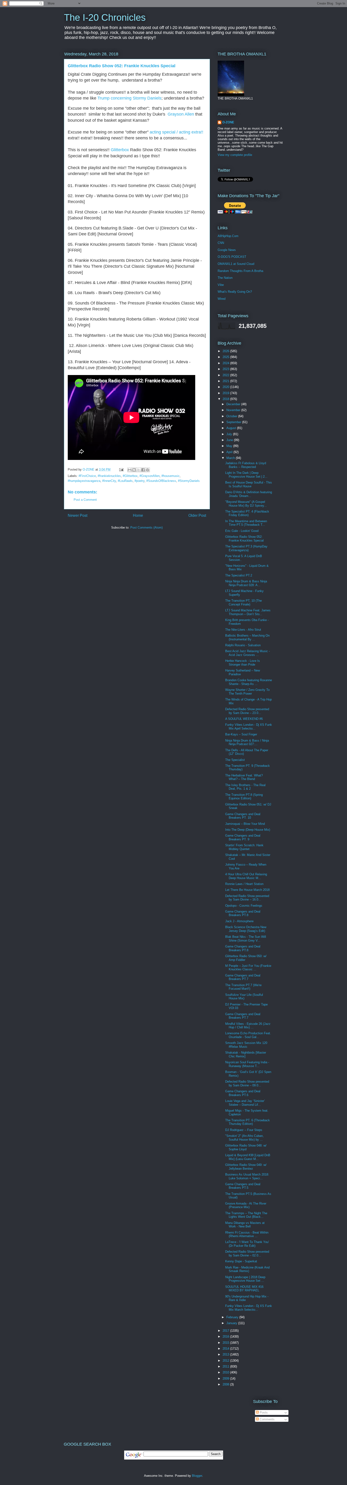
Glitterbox (120, 149)
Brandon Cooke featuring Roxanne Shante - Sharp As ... (248, 682)
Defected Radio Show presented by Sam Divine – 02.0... (247, 1253)
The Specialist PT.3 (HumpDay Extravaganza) (246, 548)
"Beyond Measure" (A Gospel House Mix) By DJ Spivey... (246, 503)
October (232, 416)
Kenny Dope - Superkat (241, 1261)
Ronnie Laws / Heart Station (244, 884)
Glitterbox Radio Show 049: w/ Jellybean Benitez (246, 1166)
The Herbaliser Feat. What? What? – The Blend (244, 777)
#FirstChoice (87, 476)
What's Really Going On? (235, 291)
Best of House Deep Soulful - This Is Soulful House (248, 484)
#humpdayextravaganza (84, 481)
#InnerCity (109, 481)
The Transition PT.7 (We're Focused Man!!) (243, 987)
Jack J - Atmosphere (239, 921)
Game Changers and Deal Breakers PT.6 (242, 1093)
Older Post (197, 515)
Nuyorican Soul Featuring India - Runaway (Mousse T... (247, 1064)
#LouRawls (125, 481)
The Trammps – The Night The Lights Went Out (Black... (246, 1215)
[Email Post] (121, 469)
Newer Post (77, 515)
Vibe (221, 285)
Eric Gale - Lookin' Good (241, 531)
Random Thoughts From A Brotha (240, 271)
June (230, 440)
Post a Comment (85, 499)
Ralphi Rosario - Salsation (243, 645)
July (229, 434)
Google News (227, 250)
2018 (226, 399)
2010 (226, 1372)
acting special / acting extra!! (176, 132)
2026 (226, 351)
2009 (226, 1378)
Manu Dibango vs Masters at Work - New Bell (245, 1224)
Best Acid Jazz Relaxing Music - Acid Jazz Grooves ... (247, 653)
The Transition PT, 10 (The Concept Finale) (243, 602)
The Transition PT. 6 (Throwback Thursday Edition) (247, 1122)
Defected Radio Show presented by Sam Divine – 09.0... (247, 1083)
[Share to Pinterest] (147, 469)
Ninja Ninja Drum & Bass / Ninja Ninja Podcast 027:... (247, 742)
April (229, 452)
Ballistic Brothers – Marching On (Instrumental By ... (247, 637)
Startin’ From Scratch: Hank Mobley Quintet (244, 847)
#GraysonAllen (150, 476)
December (233, 404)
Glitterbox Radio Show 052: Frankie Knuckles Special (244, 538)
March (231, 458)
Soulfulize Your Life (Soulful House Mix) (244, 996)
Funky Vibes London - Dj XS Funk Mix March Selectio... (248, 1307)
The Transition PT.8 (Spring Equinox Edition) (244, 796)
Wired (221, 298)
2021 (226, 381)
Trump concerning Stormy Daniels (129, 98)
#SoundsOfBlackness (161, 481)
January (232, 1323)
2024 (226, 363)
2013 (226, 1354)
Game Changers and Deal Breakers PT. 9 (242, 837)
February (232, 1317)
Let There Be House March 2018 (247, 890)
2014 (226, 1348)
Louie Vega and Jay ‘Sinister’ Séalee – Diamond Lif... (245, 1102)
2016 (226, 1336)
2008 (226, 1384)
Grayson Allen (181, 114)
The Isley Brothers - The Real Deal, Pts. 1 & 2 (245, 787)
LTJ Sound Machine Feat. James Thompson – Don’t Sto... (248, 612)
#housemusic (170, 476)
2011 (226, 1366)
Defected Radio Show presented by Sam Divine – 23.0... (247, 711)
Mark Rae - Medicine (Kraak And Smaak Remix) (247, 1269)
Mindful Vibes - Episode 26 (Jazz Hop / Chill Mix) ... (248, 1025)
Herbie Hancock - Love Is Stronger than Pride (242, 662)
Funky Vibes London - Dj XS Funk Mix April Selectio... (248, 726)
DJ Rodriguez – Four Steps (243, 1130)
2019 (226, 393)
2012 (226, 1360)
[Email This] (129, 469)
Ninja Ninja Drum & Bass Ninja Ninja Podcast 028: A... (246, 583)
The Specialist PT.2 (238, 575)
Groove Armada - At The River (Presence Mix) (245, 1205)
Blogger (197, 1475)
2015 (226, 1342)
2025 (226, 357)
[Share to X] (138, 469)
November (233, 410)
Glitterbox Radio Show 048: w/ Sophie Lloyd (246, 1147)
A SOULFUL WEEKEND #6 (244, 719)
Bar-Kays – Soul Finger (241, 734)
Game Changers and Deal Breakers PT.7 (242, 977)
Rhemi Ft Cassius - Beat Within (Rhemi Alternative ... (246, 1234)
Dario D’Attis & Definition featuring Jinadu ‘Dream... (248, 494)
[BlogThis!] (134, 469)
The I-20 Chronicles (105, 17)
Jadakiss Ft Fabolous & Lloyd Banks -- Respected (245, 465)
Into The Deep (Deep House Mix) (247, 829)
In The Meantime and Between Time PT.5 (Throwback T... (246, 523)
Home (138, 515)
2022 (226, 375)
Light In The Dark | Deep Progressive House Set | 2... (246, 474)
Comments (267, 1419)
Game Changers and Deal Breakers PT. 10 (242, 816)
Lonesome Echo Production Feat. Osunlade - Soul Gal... (248, 1035)
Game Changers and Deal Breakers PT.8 (242, 913)
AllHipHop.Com (228, 236)
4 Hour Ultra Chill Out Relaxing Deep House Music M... (246, 876)
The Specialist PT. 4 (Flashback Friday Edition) (247, 513)
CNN (221, 243)
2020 (226, 387)
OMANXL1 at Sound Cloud (236, 264)
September (234, 422)
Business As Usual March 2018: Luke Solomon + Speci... (247, 1176)
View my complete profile (235, 155)
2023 (226, 369)
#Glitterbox (130, 476)
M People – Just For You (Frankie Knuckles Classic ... (248, 967)
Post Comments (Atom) (146, 527)
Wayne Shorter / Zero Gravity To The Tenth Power (247, 691)
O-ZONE (228, 122)
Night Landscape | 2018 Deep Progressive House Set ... (245, 1279)
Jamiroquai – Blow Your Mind (245, 824)
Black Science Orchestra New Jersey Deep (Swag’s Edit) (245, 929)
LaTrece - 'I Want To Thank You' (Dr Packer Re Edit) (247, 1243)
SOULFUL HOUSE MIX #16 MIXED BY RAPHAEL (244, 1288)
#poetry (139, 481)
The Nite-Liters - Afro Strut (243, 629)
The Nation (225, 277)
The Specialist (235, 760)
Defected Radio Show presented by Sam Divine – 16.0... (247, 897)
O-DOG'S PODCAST (232, 257)
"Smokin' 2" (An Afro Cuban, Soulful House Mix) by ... (244, 1137)
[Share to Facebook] (143, 469)
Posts (263, 1412)
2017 (226, 1330)
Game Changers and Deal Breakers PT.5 (242, 1186)
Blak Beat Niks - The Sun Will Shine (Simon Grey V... (245, 938)
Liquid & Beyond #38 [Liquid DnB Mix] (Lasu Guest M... (247, 1157)
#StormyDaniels (189, 481)
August (231, 428)
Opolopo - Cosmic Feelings (243, 905)
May (229, 446)
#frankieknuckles (109, 476)
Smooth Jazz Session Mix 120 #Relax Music (246, 1044)
